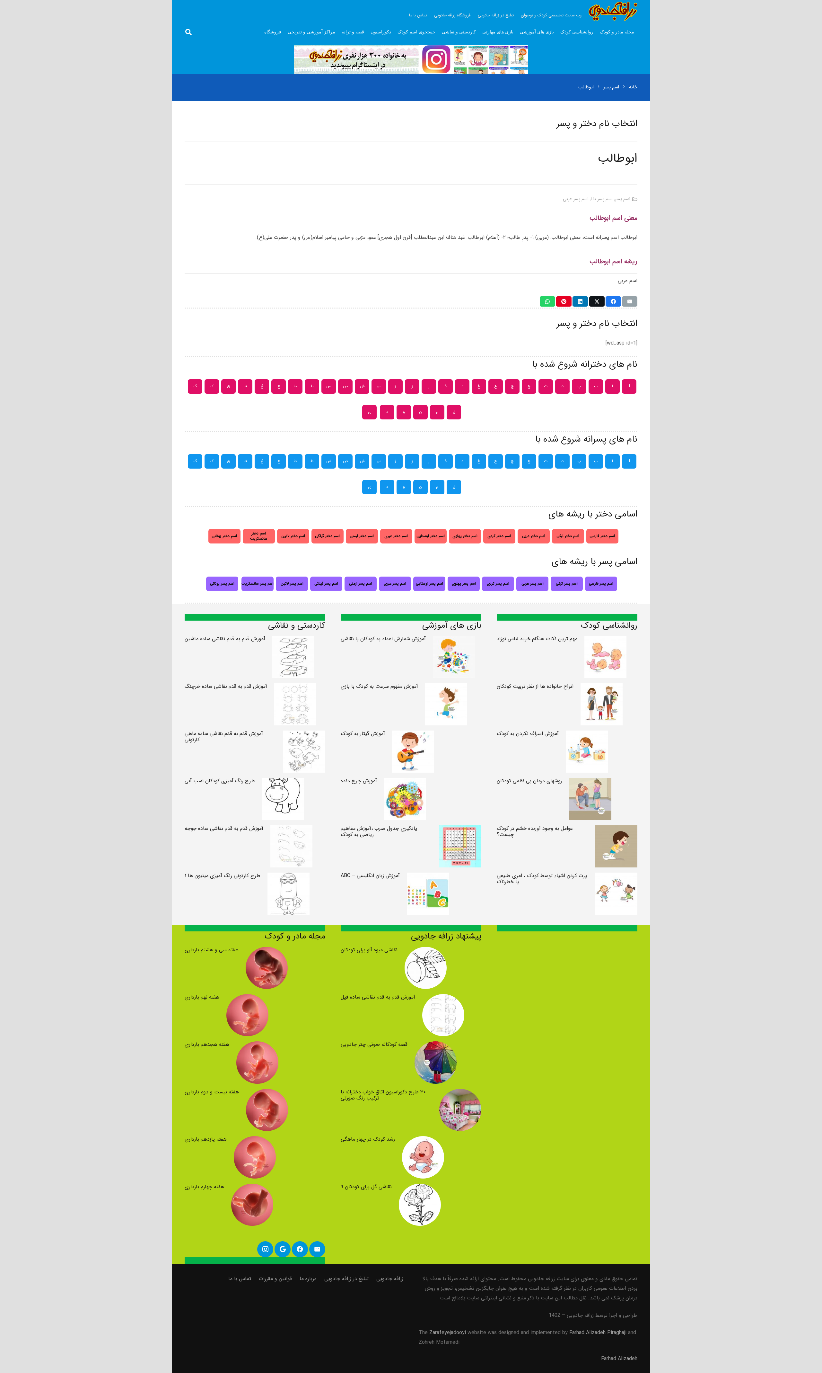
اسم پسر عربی (576, 199)
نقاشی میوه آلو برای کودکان (369, 950)
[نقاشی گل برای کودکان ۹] (420, 1188)
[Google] (283, 1249)
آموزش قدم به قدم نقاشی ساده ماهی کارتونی (224, 737)
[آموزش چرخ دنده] (405, 782)
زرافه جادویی (389, 1279)
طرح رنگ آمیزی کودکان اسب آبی (220, 781)
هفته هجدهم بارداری (207, 1044)
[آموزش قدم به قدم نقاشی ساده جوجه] (291, 830)
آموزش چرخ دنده (359, 781)
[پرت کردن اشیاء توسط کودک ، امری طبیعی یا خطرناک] (616, 877)
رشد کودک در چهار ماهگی (368, 1139)
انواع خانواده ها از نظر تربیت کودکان (535, 686)
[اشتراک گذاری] (613, 301)
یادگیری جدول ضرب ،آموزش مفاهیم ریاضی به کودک (379, 831)
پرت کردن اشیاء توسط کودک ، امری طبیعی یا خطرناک (542, 879)
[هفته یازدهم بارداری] (255, 1141)
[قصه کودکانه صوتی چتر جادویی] (436, 1046)
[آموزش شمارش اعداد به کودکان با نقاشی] (454, 640)
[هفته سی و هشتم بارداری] (267, 951)
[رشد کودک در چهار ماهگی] (423, 1141)
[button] (188, 32)
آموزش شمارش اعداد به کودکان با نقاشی (383, 639)
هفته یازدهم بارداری (206, 1139)
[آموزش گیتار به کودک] (413, 735)
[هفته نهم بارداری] (247, 999)
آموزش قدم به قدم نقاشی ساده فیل (378, 997)
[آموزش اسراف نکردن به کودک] (587, 735)
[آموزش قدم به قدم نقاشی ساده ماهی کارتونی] (304, 735)
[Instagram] (265, 1249)
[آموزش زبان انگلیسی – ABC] (428, 877)
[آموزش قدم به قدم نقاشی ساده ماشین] (293, 640)
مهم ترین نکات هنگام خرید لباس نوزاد (537, 639)
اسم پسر (622, 199)
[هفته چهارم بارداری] (252, 1188)
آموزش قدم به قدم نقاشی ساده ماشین (225, 639)
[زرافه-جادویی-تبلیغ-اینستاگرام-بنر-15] (411, 59)
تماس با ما (239, 1279)
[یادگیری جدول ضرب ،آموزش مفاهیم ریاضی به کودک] (460, 830)
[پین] (564, 301)
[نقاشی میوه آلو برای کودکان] (426, 951)
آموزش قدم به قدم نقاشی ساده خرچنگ (226, 686)
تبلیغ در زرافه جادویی (346, 1279)
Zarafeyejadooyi (447, 1333)
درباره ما (308, 1279)
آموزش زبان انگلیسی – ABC (370, 876)
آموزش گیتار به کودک (363, 734)
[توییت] (597, 301)
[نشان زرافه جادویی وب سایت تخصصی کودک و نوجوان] (613, 11)
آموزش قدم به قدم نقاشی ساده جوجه (224, 828)
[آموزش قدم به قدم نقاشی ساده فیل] (443, 999)
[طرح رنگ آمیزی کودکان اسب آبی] (283, 782)
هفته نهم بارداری (202, 997)
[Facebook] (300, 1249)
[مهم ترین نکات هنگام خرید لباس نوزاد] (605, 640)
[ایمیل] (629, 301)
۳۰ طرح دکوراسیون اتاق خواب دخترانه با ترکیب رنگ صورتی (383, 1095)
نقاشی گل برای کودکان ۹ (366, 1187)
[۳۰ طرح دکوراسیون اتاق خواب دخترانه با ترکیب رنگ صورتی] (460, 1094)
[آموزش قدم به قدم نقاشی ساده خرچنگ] (295, 688)
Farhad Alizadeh (619, 1359)
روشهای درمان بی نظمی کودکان (529, 781)
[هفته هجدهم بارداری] (257, 1046)
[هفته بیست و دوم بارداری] (267, 1094)
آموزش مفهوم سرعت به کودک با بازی (379, 686)
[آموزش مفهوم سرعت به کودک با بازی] (446, 688)
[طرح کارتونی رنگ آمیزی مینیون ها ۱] (288, 877)
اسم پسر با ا (602, 199)
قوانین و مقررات (275, 1279)
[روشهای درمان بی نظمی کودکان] (590, 782)
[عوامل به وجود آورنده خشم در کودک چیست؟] (616, 830)
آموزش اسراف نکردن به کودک (528, 734)
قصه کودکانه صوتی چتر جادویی (374, 1044)
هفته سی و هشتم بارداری (212, 950)
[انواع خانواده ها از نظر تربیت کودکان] (602, 688)
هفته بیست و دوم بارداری (212, 1092)
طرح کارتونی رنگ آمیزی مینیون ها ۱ (222, 876)
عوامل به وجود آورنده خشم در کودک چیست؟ (535, 831)
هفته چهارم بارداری (204, 1187)
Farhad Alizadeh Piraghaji (597, 1333)
